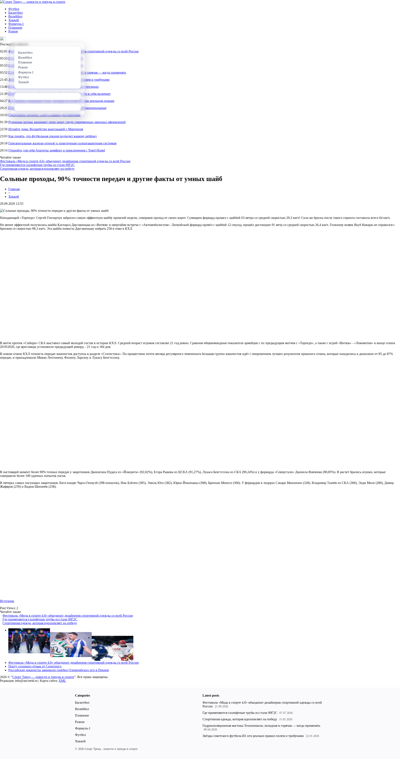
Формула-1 (16, 24)
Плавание (15, 27)
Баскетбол (15, 12)
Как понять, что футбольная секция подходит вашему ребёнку (52, 136)
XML (62, 680)
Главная (14, 189)
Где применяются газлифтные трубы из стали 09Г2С (37, 165)
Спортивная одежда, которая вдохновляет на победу (37, 168)
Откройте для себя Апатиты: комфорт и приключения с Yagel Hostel (56, 150)
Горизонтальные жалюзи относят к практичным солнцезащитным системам (62, 143)
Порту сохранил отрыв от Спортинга (34, 666)
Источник (7, 601)
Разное (13, 31)
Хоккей (13, 20)
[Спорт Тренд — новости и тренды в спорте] (32, 2)
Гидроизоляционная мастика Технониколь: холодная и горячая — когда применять (261, 725)
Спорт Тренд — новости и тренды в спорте (43, 677)
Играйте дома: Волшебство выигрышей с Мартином (45, 129)
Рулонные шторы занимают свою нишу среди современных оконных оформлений (67, 122)
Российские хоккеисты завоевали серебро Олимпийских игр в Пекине (58, 670)
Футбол (13, 9)
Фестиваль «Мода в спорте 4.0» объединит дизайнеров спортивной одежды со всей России (65, 161)
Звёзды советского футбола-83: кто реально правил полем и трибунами (253, 736)
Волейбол (15, 16)
